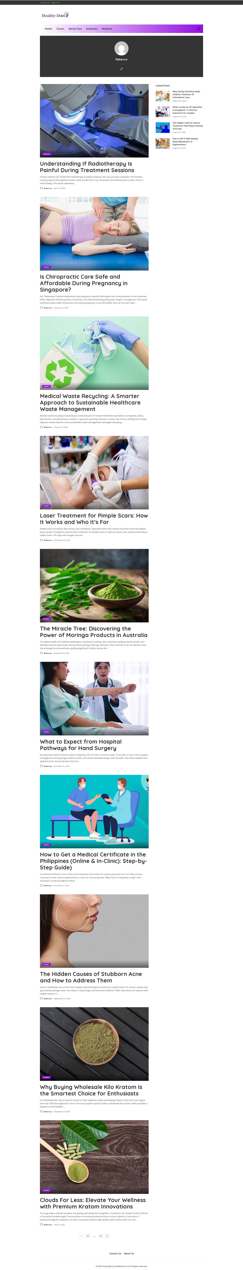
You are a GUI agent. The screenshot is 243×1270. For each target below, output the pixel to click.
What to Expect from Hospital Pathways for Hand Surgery (81, 744)
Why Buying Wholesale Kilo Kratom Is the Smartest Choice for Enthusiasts (91, 1090)
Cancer (47, 154)
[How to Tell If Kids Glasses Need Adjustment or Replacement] (163, 143)
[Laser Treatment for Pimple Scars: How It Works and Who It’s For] (94, 472)
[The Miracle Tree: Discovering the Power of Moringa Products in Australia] (94, 585)
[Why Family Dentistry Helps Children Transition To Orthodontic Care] (163, 96)
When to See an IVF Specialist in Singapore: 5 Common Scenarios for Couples (187, 110)
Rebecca (48, 188)
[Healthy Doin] (55, 14)
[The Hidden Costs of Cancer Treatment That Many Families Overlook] (163, 127)
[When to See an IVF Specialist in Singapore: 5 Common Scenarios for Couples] (163, 112)
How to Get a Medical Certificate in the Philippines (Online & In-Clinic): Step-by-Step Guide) (93, 861)
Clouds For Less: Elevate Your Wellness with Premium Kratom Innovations (93, 1203)
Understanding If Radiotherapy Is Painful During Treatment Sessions (87, 167)
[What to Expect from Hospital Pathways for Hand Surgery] (94, 698)
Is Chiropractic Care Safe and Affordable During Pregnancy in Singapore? (84, 283)
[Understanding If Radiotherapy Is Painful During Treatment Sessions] (94, 121)
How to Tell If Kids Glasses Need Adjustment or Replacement (185, 141)
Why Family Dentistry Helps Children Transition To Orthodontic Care (186, 94)
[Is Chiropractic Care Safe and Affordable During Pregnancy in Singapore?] (94, 233)
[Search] (198, 28)
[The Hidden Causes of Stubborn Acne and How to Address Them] (94, 931)
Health (46, 267)
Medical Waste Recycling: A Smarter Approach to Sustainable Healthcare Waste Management (90, 402)
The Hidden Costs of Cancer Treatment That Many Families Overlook (188, 126)
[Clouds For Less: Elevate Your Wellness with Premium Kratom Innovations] (94, 1157)
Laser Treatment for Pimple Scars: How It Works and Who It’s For (94, 518)
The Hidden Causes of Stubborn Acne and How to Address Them (91, 977)
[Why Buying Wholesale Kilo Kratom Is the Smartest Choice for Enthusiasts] (94, 1044)
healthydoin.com (122, 1266)
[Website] (121, 69)
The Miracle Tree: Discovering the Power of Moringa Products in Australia (94, 631)
